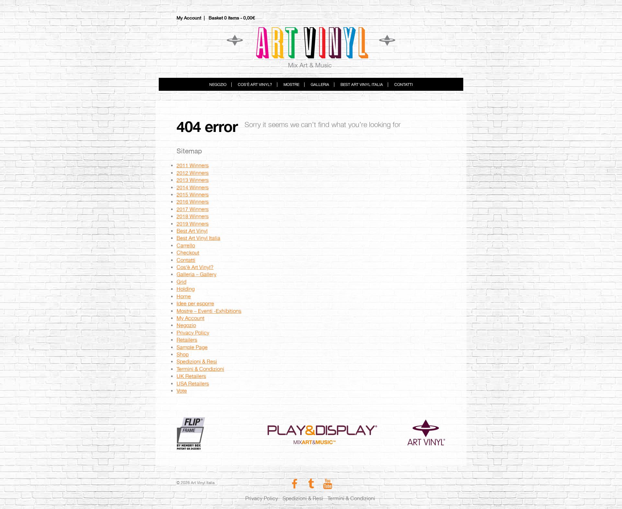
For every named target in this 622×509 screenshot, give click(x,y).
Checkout (188, 253)
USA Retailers (193, 384)
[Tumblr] (310, 486)
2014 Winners (193, 187)
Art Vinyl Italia (311, 47)
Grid (181, 282)
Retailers (187, 340)
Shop (183, 354)
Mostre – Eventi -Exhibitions (209, 311)
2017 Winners (193, 209)
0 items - (239, 17)
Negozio (217, 84)
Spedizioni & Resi (197, 362)
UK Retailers (191, 376)
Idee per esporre (195, 304)
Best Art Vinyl (192, 231)
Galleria (320, 84)
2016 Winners (193, 202)
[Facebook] (294, 486)
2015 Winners (193, 195)
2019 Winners (193, 224)
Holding (186, 289)
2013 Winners (193, 180)
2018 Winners (193, 216)
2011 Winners (193, 165)
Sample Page (192, 347)
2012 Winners (193, 173)
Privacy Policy (193, 333)
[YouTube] (327, 486)
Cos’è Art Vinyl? (255, 84)
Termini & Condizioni (200, 369)
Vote (182, 391)
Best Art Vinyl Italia (361, 84)
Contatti (403, 84)
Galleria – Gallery (196, 274)
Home (184, 296)
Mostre (291, 84)
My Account (189, 17)
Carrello (186, 246)
